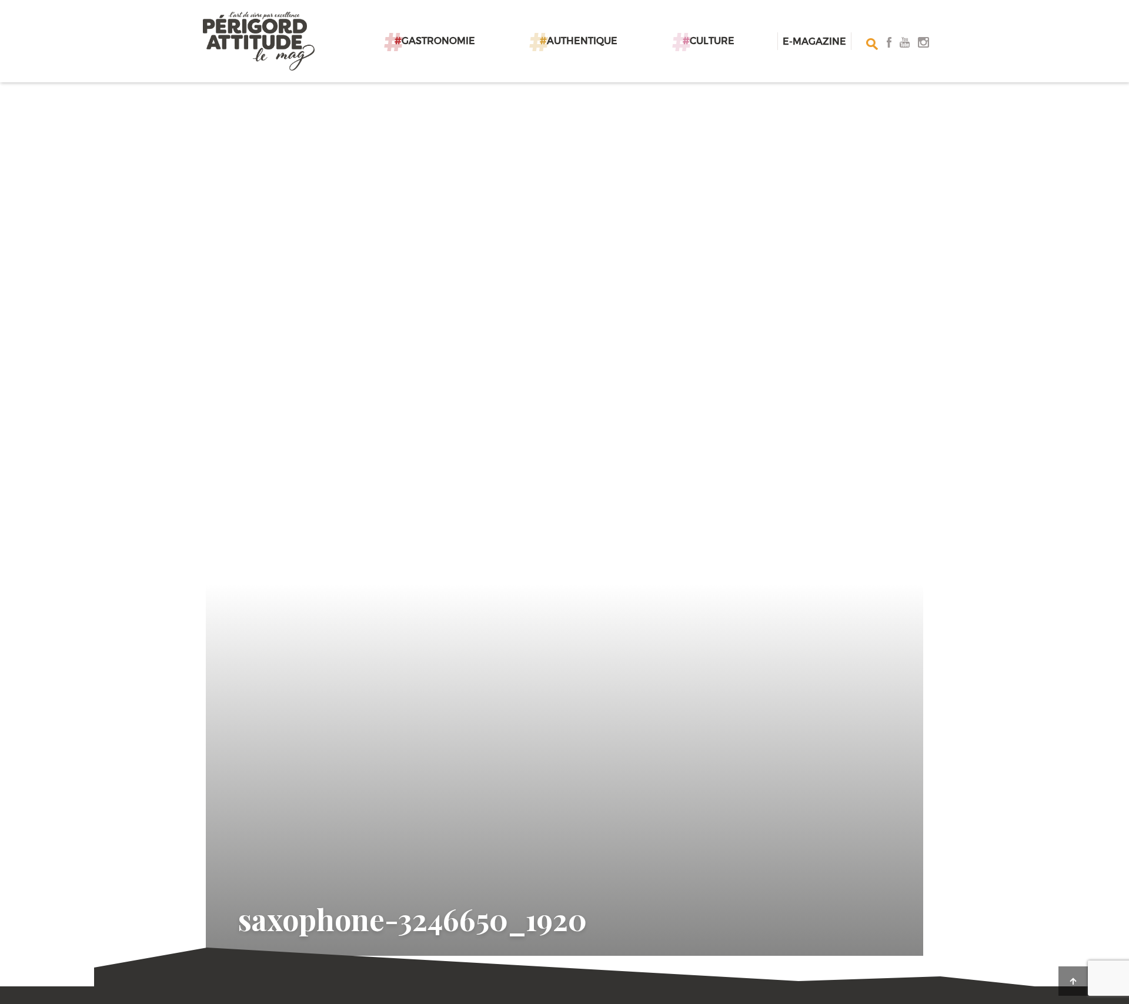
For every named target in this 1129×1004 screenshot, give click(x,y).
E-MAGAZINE (814, 40)
